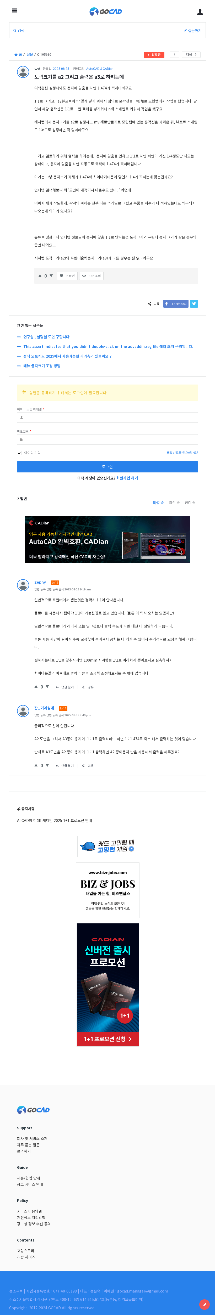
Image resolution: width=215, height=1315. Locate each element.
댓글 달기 (67, 687)
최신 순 (174, 502)
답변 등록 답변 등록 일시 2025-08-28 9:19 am (62, 589)
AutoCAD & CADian (100, 69)
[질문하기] (204, 1304)
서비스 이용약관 (29, 1211)
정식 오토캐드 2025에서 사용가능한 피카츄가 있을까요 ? (67, 356)
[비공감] (51, 275)
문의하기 (24, 1151)
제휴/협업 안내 (28, 1178)
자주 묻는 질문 (28, 1144)
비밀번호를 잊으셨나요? (182, 453)
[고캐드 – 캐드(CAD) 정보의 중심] (108, 11)
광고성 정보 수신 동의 (34, 1223)
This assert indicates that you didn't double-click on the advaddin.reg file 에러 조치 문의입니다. (108, 346)
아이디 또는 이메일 (30, 409)
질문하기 (195, 30)
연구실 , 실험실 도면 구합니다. (47, 336)
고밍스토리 (25, 1250)
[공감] (40, 275)
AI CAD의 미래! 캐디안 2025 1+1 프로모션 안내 (54, 820)
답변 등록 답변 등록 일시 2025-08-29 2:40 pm (62, 715)
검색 (21, 30)
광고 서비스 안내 (30, 1184)
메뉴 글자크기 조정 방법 (42, 365)
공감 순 (190, 502)
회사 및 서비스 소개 (32, 1138)
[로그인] (200, 11)
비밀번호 (24, 431)
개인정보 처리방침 (31, 1217)
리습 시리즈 (26, 1257)
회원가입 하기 (127, 478)
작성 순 (158, 502)
